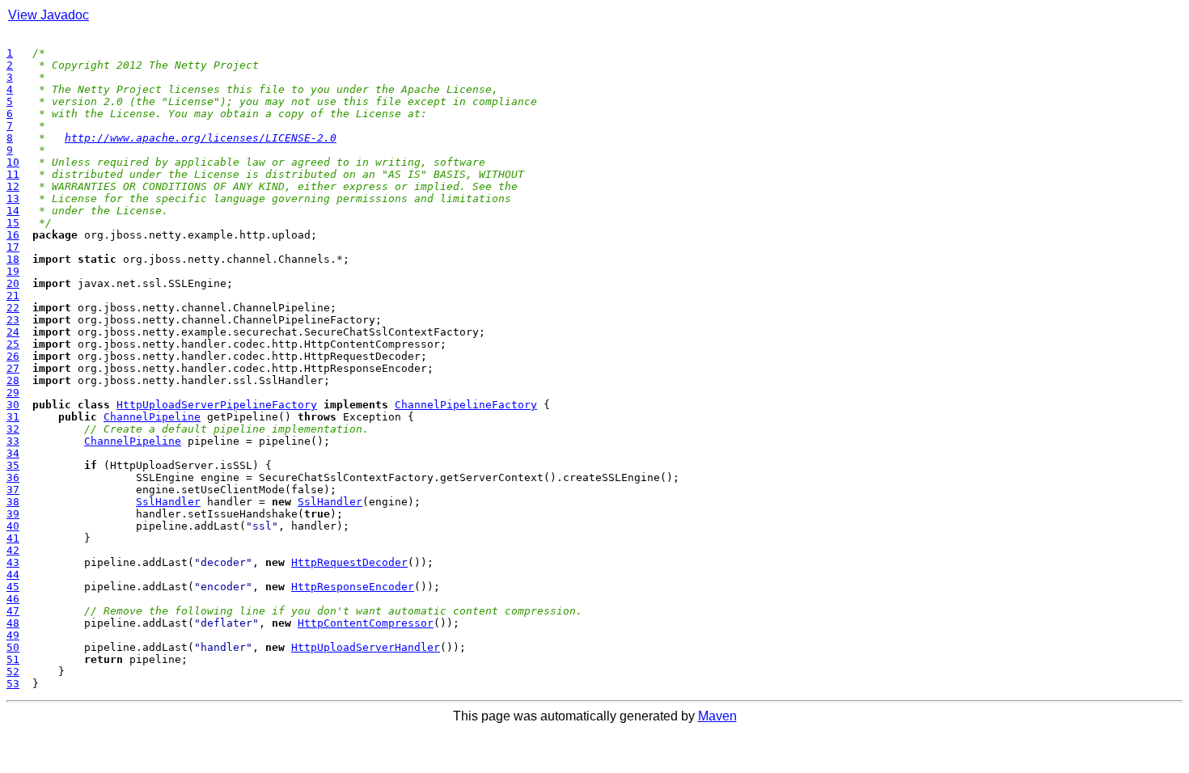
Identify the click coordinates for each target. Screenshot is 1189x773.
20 (12, 283)
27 (12, 368)
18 (12, 259)
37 (12, 490)
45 (12, 587)
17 (12, 247)
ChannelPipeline (152, 417)
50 (12, 647)
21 (12, 295)
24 (12, 332)
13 (12, 198)
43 (12, 562)
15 (12, 223)
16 (12, 235)
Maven (717, 716)
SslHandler (168, 502)
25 (12, 344)
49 (12, 635)
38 (12, 502)
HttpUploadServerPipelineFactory (216, 405)
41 (12, 538)
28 (12, 380)
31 (12, 417)
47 (12, 611)
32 (12, 429)
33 (12, 441)
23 (12, 320)
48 (12, 623)
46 (12, 599)
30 (12, 405)
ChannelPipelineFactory (466, 405)
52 (12, 671)
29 (12, 392)
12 (12, 186)
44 (12, 574)
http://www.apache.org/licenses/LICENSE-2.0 (200, 138)
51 (12, 659)
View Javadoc (48, 15)
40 (12, 526)
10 (12, 162)
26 (12, 356)
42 (12, 550)
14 (12, 211)
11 (12, 174)
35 (12, 465)
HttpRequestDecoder (349, 562)
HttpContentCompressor (366, 623)
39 (12, 514)
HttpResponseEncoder (352, 587)
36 (12, 477)
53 (12, 684)
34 (12, 453)
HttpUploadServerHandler (365, 647)
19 (12, 271)
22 (12, 308)
